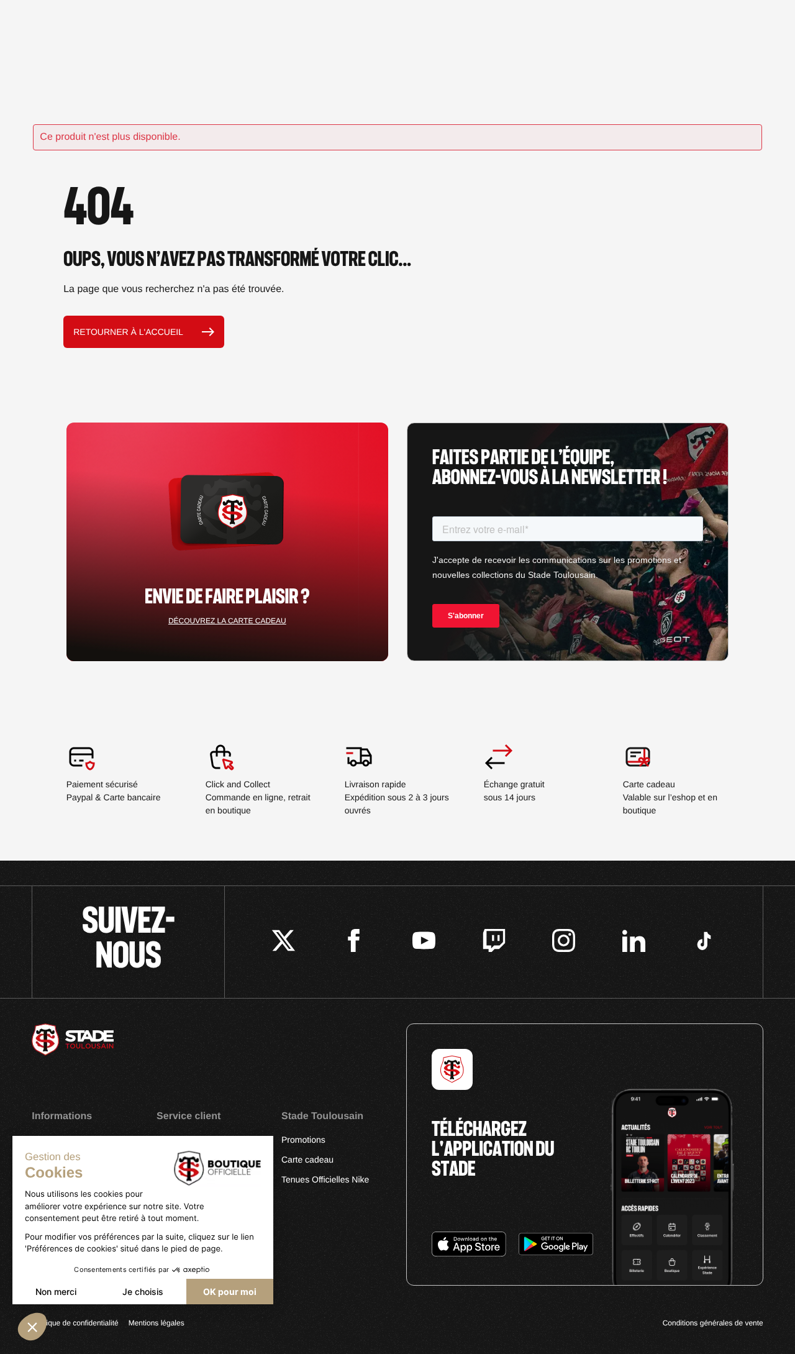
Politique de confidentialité (75, 1323)
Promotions (303, 1140)
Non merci (55, 1291)
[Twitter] (283, 942)
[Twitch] (494, 942)
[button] (32, 1327)
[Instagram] (563, 942)
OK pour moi (230, 1291)
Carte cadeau (307, 1159)
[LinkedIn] (633, 942)
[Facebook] (353, 942)
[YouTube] (423, 942)
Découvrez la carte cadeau (227, 620)
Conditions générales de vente (713, 1323)
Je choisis (142, 1291)
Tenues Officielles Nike (325, 1179)
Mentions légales (156, 1323)
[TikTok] (704, 942)
